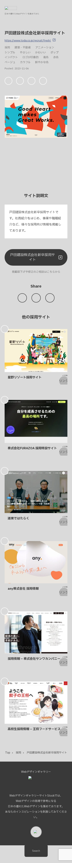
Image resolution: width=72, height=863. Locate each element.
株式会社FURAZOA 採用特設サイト (32, 448)
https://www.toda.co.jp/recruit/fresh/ (28, 41)
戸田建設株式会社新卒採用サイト (32, 257)
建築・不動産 (23, 48)
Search (36, 850)
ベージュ (10, 62)
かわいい (40, 53)
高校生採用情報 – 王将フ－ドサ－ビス (34, 729)
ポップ (54, 53)
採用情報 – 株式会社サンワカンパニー (34, 659)
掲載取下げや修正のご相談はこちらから (36, 272)
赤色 (56, 57)
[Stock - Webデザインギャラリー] (11, 8)
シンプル (10, 53)
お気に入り (8, 81)
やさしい (25, 53)
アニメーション (44, 48)
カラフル (25, 62)
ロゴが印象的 (30, 57)
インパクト (11, 57)
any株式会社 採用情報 (23, 588)
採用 (7, 48)
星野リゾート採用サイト (24, 377)
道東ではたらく (18, 518)
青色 (46, 57)
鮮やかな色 (42, 62)
